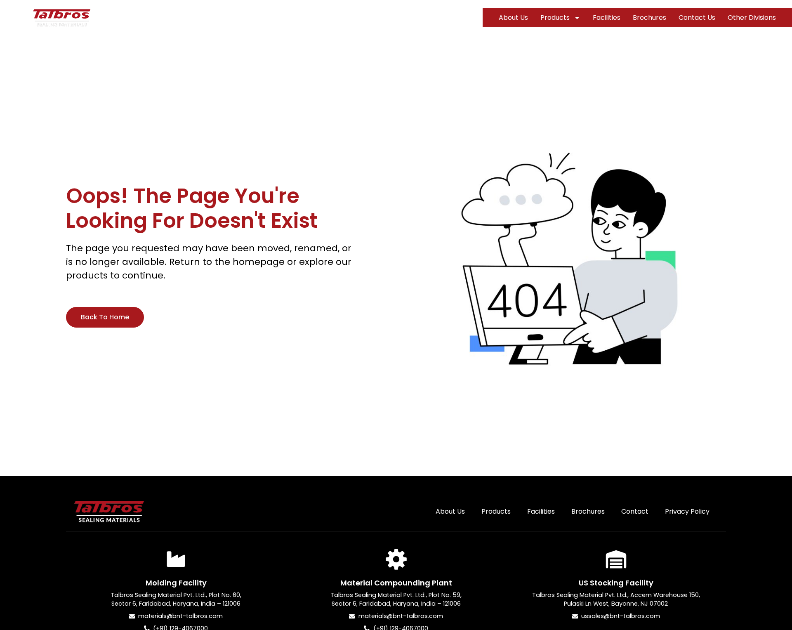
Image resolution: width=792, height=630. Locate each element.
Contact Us (697, 17)
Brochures (649, 17)
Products (555, 17)
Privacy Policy (687, 511)
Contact (634, 511)
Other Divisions (752, 17)
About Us (513, 17)
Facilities (606, 17)
